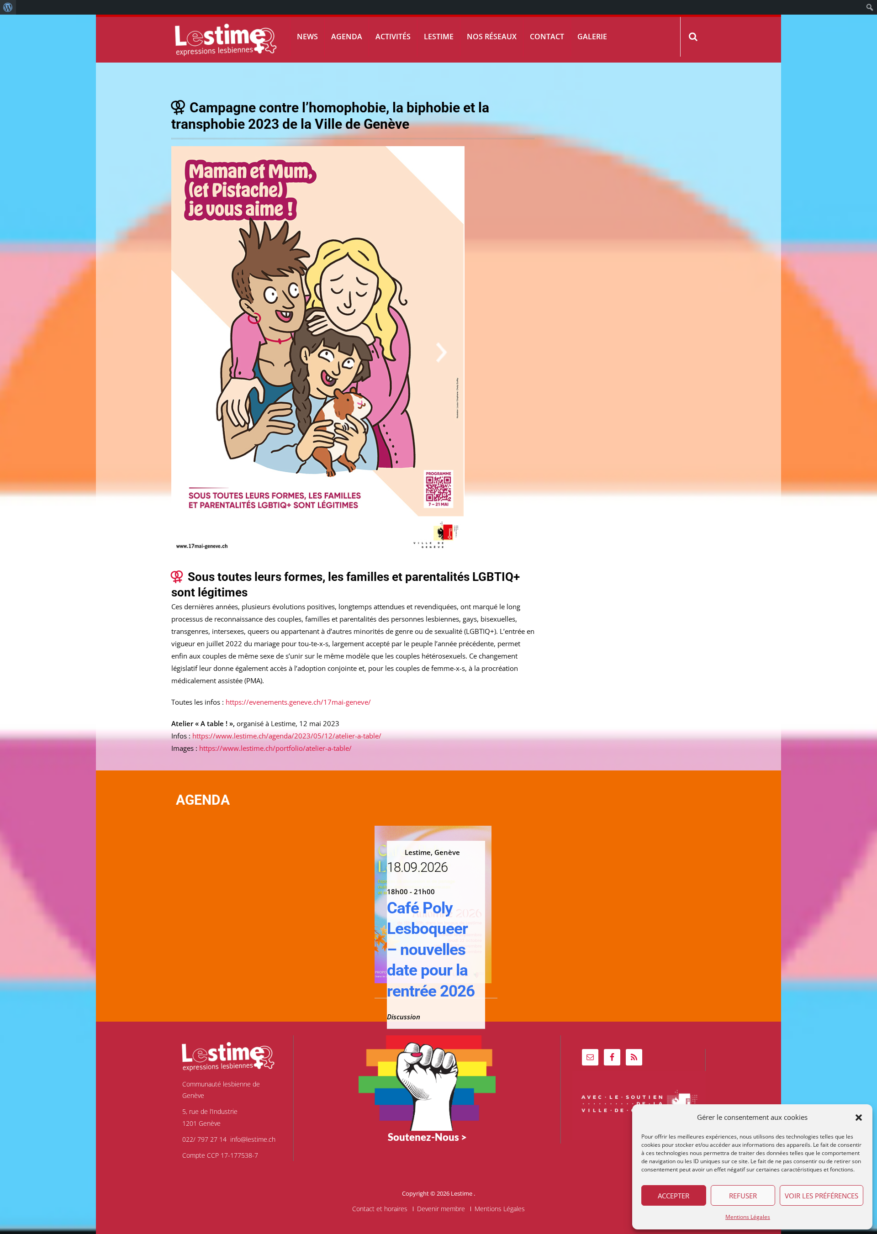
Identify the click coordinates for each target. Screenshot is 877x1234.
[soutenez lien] (427, 1082)
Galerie (592, 37)
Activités (393, 37)
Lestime (439, 37)
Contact (547, 37)
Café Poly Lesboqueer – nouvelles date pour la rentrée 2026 (431, 950)
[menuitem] (8, 7)
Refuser (743, 1195)
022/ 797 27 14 (204, 1139)
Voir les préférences (821, 1195)
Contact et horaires (379, 1209)
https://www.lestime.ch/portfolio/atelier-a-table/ (274, 748)
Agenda (346, 37)
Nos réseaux (492, 37)
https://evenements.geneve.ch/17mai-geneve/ (298, 702)
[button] (858, 1117)
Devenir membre (441, 1209)
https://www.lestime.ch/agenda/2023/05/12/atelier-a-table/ (286, 735)
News (307, 37)
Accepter (673, 1195)
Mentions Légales (747, 1217)
